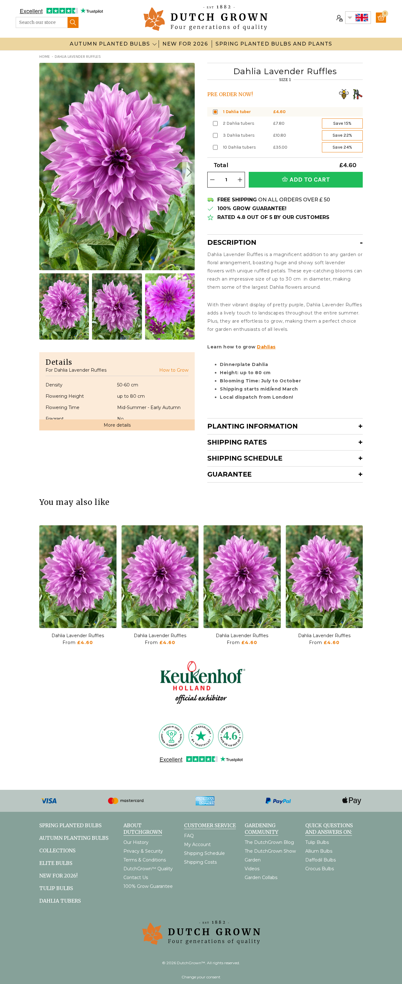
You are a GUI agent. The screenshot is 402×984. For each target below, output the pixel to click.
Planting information (252, 426)
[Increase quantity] (240, 180)
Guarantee (229, 474)
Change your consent (201, 977)
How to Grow (173, 370)
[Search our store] (73, 22)
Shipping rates (237, 442)
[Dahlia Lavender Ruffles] (78, 576)
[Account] (339, 17)
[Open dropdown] (154, 44)
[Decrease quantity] (212, 180)
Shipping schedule (244, 458)
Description (231, 242)
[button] (188, 172)
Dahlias (266, 347)
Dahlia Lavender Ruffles (78, 635)
